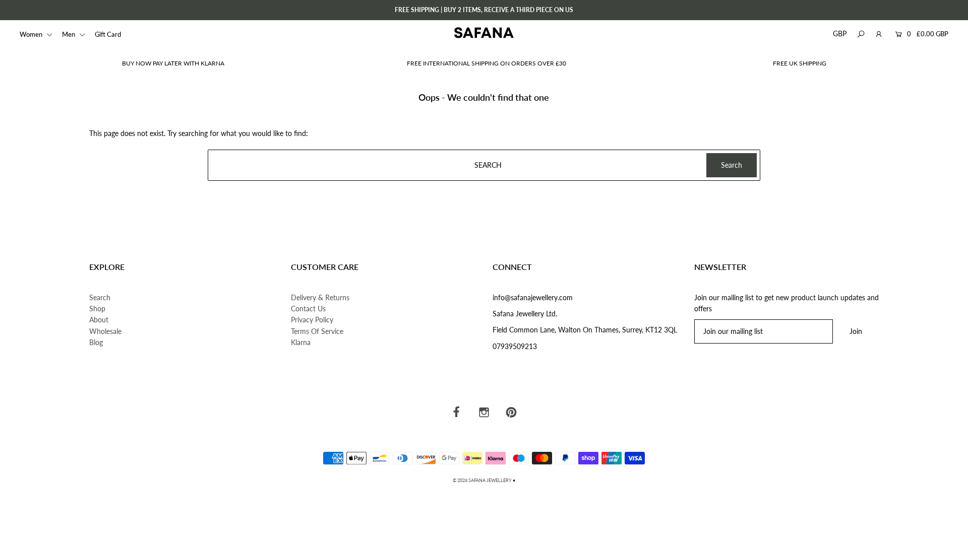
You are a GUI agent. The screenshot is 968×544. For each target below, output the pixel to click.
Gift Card (108, 34)
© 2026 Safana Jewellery (482, 480)
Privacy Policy (312, 319)
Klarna (301, 342)
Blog (96, 342)
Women (32, 34)
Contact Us (308, 308)
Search (99, 297)
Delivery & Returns (320, 297)
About (98, 319)
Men (69, 34)
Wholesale (105, 331)
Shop (97, 308)
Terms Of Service (317, 331)
